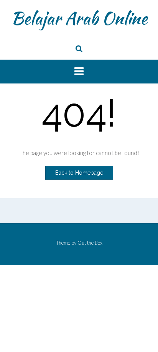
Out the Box (89, 243)
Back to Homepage (79, 173)
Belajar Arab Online (79, 18)
